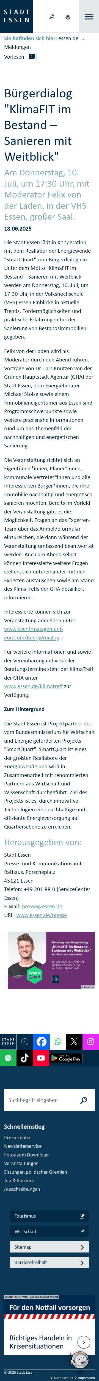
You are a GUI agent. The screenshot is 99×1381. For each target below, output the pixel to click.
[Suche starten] (84, 1100)
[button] (68, 16)
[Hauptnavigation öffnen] (89, 16)
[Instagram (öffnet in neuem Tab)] (90, 1042)
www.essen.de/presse (41, 915)
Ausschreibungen (22, 1189)
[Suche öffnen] (52, 16)
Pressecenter (17, 1137)
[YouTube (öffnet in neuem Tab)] (41, 1058)
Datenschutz (63, 1378)
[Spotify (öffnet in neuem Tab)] (8, 1058)
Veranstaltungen (21, 1163)
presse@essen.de (42, 906)
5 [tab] (8, 1355)
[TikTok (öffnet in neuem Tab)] (24, 1058)
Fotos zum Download (26, 1155)
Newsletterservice (23, 1146)
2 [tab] (8, 1329)
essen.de (68, 38)
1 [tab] (8, 1320)
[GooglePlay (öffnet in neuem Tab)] (65, 1058)
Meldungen (17, 46)
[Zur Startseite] (16, 15)
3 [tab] (8, 1338)
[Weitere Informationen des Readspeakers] (32, 56)
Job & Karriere (19, 1180)
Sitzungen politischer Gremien (35, 1172)
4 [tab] (8, 1347)
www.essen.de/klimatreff (33, 686)
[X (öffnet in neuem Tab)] (74, 1042)
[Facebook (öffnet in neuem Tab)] (41, 1042)
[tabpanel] (49, 1328)
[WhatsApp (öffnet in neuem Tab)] (58, 1042)
